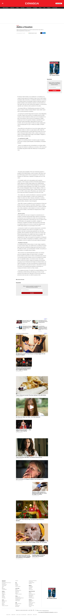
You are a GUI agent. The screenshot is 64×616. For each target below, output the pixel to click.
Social (16, 604)
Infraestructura (18, 598)
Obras (40, 7)
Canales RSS (29, 614)
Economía (22, 7)
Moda (3, 603)
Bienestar (30, 604)
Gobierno (3, 592)
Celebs (16, 585)
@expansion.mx (33, 610)
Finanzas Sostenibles (33, 580)
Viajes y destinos (32, 602)
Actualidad (31, 586)
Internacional (29, 7)
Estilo (16, 589)
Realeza (3, 601)
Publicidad (8, 614)
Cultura (16, 580)
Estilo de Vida (31, 605)
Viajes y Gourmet (5, 605)
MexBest (30, 599)
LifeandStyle (4, 589)
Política (17, 7)
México (3, 593)
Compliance (13, 614)
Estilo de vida (17, 586)
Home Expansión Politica (6, 582)
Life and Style (54, 7)
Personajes (31, 603)
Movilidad (17, 606)
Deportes (17, 591)
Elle (16, 582)
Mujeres (48, 7)
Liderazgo (31, 587)
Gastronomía (31, 600)
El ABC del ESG (31, 582)
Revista (17, 25)
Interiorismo (17, 600)
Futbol (30, 592)
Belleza (3, 604)
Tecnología (35, 7)
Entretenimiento (18, 590)
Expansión (4, 580)
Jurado (30, 606)
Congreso (4, 594)
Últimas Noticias (5, 7)
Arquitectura (17, 599)
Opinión (30, 583)
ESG (44, 7)
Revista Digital (58, 3)
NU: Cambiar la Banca (54, 75)
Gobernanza (17, 605)
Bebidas (30, 601)
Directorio (35, 614)
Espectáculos (4, 600)
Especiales (31, 589)
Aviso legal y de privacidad (21, 614)
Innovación (31, 581)
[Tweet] (41, 33)
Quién (3, 599)
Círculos (3, 602)
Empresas (12, 7)
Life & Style (17, 588)
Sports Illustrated (32, 591)
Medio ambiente (18, 603)
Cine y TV (17, 592)
